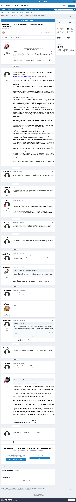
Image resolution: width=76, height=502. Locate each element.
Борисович (26, 323)
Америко (6, 70)
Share (41, 32)
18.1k (7, 314)
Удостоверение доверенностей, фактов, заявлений (22, 33)
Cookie (41, 493)
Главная (3, 9)
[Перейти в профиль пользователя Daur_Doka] (3, 32)
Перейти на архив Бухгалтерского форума (31, 9)
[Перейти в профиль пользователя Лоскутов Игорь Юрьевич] (7, 308)
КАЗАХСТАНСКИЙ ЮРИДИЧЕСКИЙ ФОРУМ (14, 5)
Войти (40, 458)
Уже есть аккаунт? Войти (60, 5)
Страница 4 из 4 (19, 37)
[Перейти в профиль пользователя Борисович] (58, 29)
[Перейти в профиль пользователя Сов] (7, 204)
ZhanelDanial (6, 267)
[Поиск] (73, 10)
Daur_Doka (11, 31)
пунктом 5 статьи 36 (32, 400)
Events (8, 12)
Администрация (20, 12)
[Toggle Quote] (14, 270)
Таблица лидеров (17, 9)
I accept (72, 499)
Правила (13, 12)
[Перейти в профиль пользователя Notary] (68, 29)
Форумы (3, 12)
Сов (7, 200)
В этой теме (69, 9)
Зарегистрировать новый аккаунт (16, 459)
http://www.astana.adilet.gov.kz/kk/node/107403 (23, 420)
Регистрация (71, 5)
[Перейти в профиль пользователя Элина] (7, 46)
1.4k (7, 52)
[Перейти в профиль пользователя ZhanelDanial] (7, 271)
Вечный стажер (7, 320)
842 (7, 277)
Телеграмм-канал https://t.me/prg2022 (37, 1)
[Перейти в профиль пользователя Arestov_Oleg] (7, 380)
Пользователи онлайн (29, 12)
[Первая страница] (2, 37)
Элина (7, 42)
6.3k (7, 210)
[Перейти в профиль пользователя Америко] (7, 74)
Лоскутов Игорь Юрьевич (6, 303)
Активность (9, 9)
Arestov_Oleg (6, 376)
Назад (5, 37)
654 (7, 386)
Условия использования (12, 500)
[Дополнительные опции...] (53, 42)
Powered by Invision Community (38, 495)
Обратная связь (36, 493)
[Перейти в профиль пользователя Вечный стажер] (7, 324)
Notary (71, 28)
